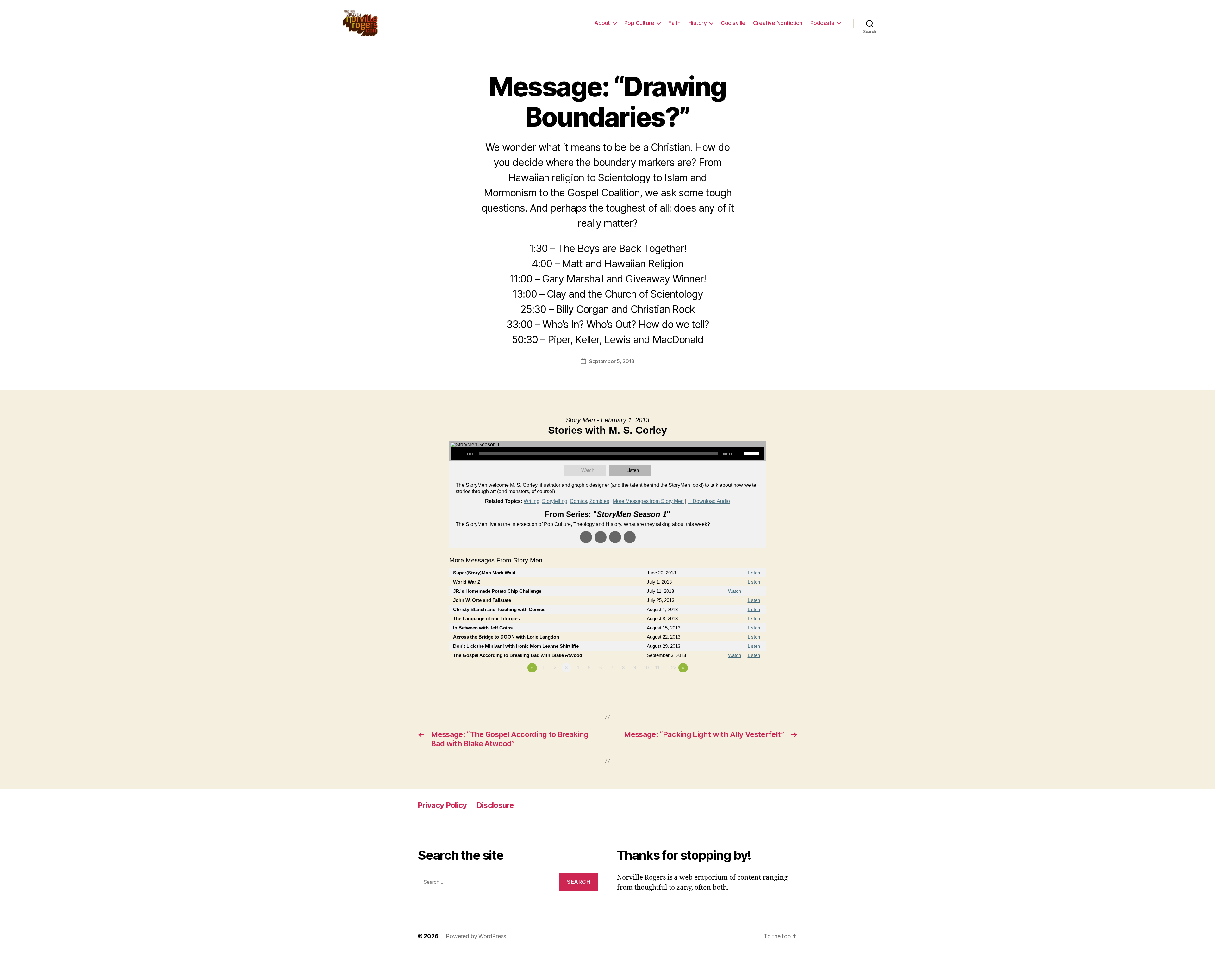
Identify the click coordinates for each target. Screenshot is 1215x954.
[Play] (459, 453)
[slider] (752, 453)
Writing (531, 501)
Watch (587, 470)
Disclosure (495, 805)
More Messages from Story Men (648, 501)
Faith (674, 23)
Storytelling (554, 501)
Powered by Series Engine (742, 685)
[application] (607, 453)
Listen (632, 470)
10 (646, 667)
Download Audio (711, 501)
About (602, 23)
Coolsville (733, 23)
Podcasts (822, 23)
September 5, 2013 (611, 361)
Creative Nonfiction (777, 23)
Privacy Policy (442, 805)
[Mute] (738, 453)
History (697, 23)
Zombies (599, 501)
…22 (671, 667)
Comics (578, 501)
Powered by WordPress (476, 936)
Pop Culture (639, 23)
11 (657, 667)
